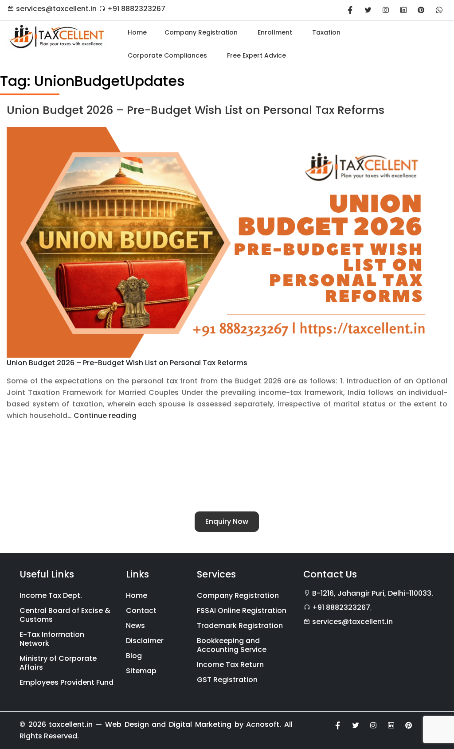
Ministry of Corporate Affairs (58, 662)
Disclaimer (145, 641)
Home (136, 595)
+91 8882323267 (136, 9)
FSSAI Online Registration (241, 610)
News (135, 625)
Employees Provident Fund (67, 682)
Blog (134, 656)
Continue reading (105, 415)
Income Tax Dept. (51, 595)
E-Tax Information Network (52, 638)
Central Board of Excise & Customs (65, 614)
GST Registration (227, 680)
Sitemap (141, 671)
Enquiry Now (226, 521)
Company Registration (238, 595)
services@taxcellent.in (56, 9)
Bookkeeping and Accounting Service (231, 645)
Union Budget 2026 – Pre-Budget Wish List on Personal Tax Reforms (195, 110)
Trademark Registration (240, 625)
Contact (141, 610)
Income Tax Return (230, 664)
